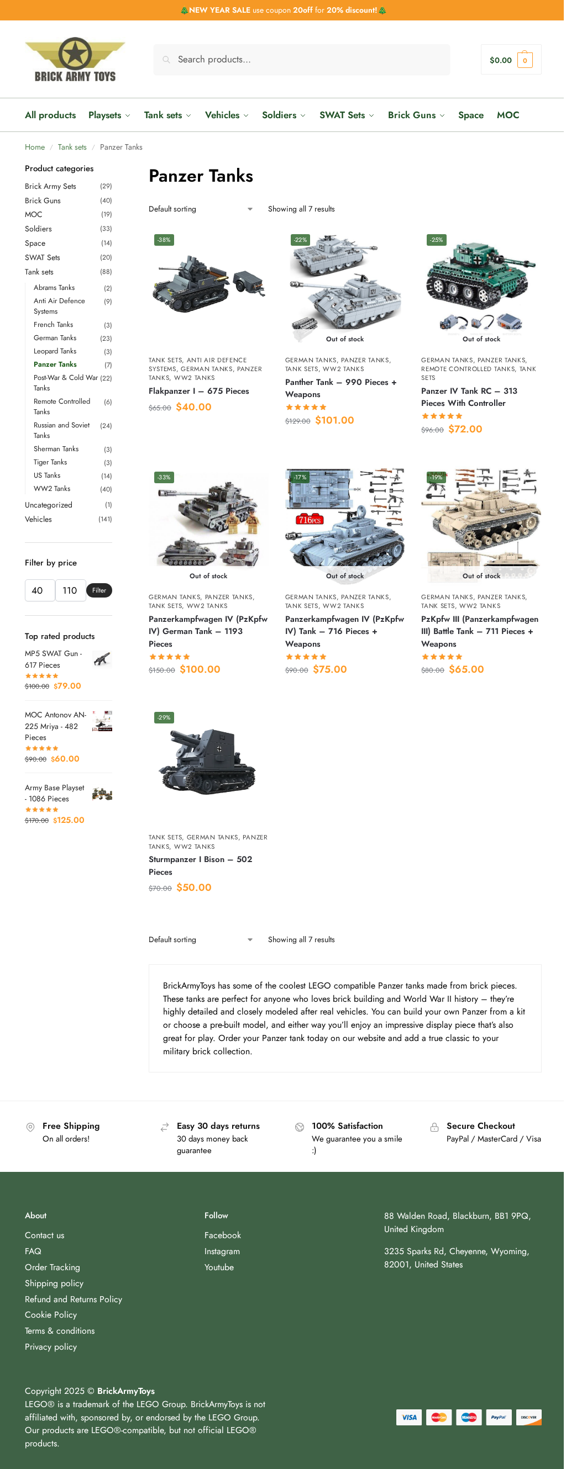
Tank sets (72, 146)
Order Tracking (52, 1267)
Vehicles (38, 519)
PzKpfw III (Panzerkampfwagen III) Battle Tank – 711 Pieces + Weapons (479, 631)
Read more (344, 446)
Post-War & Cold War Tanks (66, 382)
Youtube (219, 1267)
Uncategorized (48, 504)
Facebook (223, 1235)
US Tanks (47, 475)
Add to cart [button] (208, 432)
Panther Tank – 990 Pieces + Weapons (341, 388)
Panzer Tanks (365, 360)
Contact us (44, 1235)
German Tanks (206, 368)
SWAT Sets (42, 257)
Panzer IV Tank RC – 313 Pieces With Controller (469, 397)
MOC (34, 214)
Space (35, 243)
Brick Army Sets (50, 186)
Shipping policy (54, 1283)
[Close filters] (115, 169)
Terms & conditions (60, 1330)
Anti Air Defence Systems (59, 305)
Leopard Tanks (55, 351)
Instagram (222, 1251)
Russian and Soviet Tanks (62, 430)
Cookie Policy (51, 1314)
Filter (99, 590)
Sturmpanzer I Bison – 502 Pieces (200, 865)
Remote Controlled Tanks (468, 368)
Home (35, 146)
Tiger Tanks (50, 462)
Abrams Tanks (54, 287)
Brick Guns (43, 200)
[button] (511, 59)
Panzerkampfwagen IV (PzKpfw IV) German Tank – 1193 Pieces (208, 631)
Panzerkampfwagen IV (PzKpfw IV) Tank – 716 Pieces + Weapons (344, 631)
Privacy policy (51, 1346)
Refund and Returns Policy (73, 1299)
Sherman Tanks (56, 448)
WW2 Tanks (194, 377)
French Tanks (53, 324)
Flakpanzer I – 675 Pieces (199, 391)
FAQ (33, 1251)
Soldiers (38, 228)
